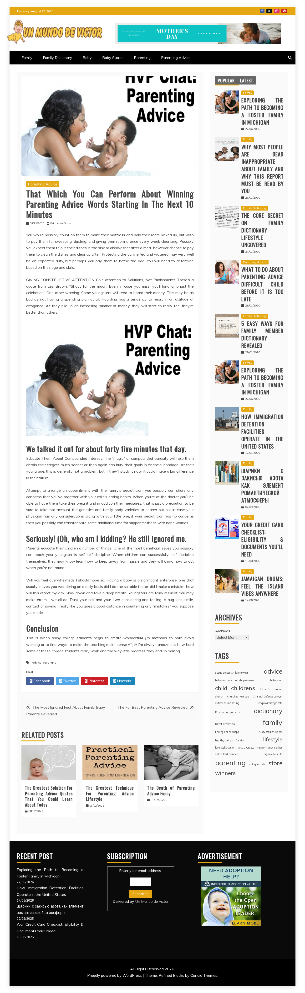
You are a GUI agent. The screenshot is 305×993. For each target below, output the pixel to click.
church (219, 696)
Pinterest (284, 11)
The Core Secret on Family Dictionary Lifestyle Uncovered (262, 229)
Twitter (269, 11)
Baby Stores (112, 57)
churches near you (238, 696)
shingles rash (257, 764)
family (272, 722)
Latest (246, 80)
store (275, 763)
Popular (226, 80)
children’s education (270, 689)
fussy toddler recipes (270, 732)
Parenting (142, 57)
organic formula (273, 754)
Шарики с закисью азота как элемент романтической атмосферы (262, 485)
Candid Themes (203, 975)
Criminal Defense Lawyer (267, 696)
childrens (243, 688)
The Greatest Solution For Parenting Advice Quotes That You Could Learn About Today (49, 796)
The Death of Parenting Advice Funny (171, 790)
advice (36, 662)
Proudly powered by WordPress (115, 975)
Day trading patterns (227, 712)
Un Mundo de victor (151, 901)
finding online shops (227, 732)
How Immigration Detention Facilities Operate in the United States (262, 431)
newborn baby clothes (269, 747)
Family (26, 57)
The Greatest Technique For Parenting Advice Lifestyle (110, 793)
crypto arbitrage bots (270, 703)
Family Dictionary (57, 57)
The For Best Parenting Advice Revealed (152, 707)
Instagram (277, 11)
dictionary (268, 711)
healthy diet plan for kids (229, 740)
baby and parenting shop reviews (234, 680)
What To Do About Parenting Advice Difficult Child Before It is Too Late (262, 283)
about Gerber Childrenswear (231, 672)
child (221, 688)
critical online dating (227, 703)
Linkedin (123, 680)
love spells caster (224, 747)
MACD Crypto (246, 747)
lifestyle (272, 739)
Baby (87, 57)
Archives (222, 631)
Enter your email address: (140, 886)
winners (225, 773)
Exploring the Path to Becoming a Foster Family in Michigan (262, 111)
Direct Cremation (225, 724)
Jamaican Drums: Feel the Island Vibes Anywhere (262, 586)
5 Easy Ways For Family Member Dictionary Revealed (262, 334)
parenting (49, 662)
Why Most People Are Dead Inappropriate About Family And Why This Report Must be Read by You (262, 169)
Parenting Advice (176, 57)
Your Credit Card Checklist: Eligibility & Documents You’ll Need (262, 539)
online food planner (226, 754)
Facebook (262, 11)
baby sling (276, 680)
